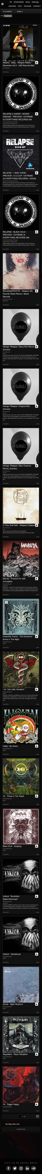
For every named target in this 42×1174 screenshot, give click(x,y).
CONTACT (37, 6)
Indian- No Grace (10, 746)
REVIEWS (27, 6)
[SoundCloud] (2, 21)
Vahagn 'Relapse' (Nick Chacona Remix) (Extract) (17, 467)
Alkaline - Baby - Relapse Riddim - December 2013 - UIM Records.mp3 (18, 64)
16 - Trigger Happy (11, 1104)
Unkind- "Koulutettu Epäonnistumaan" (11, 897)
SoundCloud (7, 16)
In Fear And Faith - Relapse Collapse (19, 525)
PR (11, 2)
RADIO (34, 2)
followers (7, 11)
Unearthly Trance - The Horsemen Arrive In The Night (17, 638)
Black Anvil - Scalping (12, 846)
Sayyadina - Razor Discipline (15, 1054)
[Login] (38, 2)
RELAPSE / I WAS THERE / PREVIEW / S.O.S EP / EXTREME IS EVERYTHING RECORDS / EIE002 (19, 175)
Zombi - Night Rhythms (13, 1004)
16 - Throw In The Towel (13, 796)
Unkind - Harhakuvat (12, 954)
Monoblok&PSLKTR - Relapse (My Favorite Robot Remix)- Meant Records (18, 293)
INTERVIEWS (19, 2)
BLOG (28, 2)
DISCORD (12, 6)
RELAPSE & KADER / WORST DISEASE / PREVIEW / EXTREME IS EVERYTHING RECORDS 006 (18, 116)
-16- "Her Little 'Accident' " (14, 689)
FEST (20, 6)
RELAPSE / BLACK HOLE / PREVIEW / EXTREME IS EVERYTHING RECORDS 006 (16, 234)
